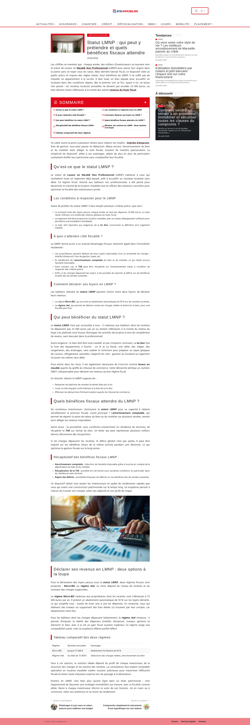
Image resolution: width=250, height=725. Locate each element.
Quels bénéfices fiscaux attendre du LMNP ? (125, 120)
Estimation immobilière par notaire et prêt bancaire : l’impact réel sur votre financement (173, 72)
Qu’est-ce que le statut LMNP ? (70, 110)
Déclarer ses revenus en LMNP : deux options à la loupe (125, 126)
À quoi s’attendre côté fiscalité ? (71, 115)
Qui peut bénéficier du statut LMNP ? (73, 120)
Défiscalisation (98, 35)
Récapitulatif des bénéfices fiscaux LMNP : (75, 125)
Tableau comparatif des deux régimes (73, 133)
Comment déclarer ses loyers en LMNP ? (123, 115)
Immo (160, 39)
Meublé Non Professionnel (92, 68)
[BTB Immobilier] (125, 11)
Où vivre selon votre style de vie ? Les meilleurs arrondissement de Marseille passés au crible (175, 47)
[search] (196, 11)
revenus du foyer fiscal (123, 89)
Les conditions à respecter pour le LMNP (123, 110)
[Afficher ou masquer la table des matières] (115, 102)
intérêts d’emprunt (138, 142)
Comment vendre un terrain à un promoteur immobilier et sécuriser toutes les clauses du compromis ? (177, 117)
